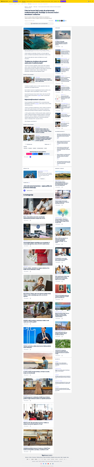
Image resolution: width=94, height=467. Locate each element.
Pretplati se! (42, 178)
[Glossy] (45, 459)
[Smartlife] (52, 459)
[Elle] (39, 459)
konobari (30, 148)
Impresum (33, 461)
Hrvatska (25, 148)
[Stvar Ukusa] (65, 459)
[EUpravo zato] (4, 1)
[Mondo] (28, 459)
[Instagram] (41, 464)
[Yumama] (61, 459)
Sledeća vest (47, 144)
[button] (51, 20)
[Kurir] (32, 459)
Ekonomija (30, 6)
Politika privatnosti (56, 461)
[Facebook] (43, 464)
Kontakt (37, 461)
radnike (39, 95)
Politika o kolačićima (42, 461)
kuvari (45, 148)
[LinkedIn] (46, 464)
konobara (37, 103)
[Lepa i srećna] (48, 459)
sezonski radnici (40, 148)
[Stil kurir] (42, 459)
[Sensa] (56, 459)
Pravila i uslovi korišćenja (49, 461)
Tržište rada (35, 6)
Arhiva (61, 461)
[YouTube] (48, 464)
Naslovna (26, 6)
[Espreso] (36, 459)
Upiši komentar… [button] (30, 190)
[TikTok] (51, 464)
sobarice (34, 148)
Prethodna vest (29, 144)
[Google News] (53, 464)
